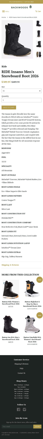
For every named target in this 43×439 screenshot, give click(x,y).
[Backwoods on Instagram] (24, 410)
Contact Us (21, 373)
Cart (39, 11)
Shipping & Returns (10, 265)
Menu (7, 11)
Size (3, 87)
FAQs (21, 368)
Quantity (5, 96)
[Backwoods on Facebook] (18, 410)
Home (4, 17)
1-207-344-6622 (29, 2)
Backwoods (15, 432)
